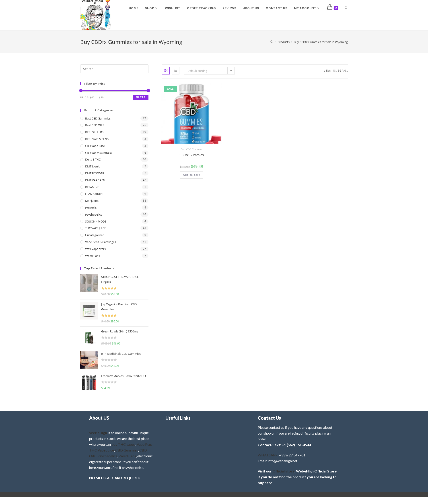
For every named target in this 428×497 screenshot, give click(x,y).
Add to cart (191, 175)
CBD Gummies (126, 450)
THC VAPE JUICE (95, 228)
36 (339, 70)
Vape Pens (144, 444)
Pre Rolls (91, 208)
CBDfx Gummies (191, 155)
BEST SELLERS (94, 132)
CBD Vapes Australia (98, 153)
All (345, 70)
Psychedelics (93, 214)
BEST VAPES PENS (97, 139)
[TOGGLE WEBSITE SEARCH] (346, 8)
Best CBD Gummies (191, 149)
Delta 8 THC (93, 159)
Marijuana (92, 201)
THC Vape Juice (101, 450)
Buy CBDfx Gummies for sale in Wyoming (321, 42)
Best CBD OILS (94, 125)
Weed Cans (92, 256)
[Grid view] (166, 70)
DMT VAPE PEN (95, 180)
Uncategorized (94, 235)
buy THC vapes (123, 444)
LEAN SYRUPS (94, 194)
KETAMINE (92, 187)
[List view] (175, 70)
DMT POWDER (94, 173)
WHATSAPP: (268, 455)
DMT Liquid (92, 166)
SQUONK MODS (95, 221)
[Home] (271, 42)
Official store (283, 471)
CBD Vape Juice (95, 146)
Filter (141, 97)
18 (334, 70)
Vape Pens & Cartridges (100, 242)
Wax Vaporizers (95, 249)
